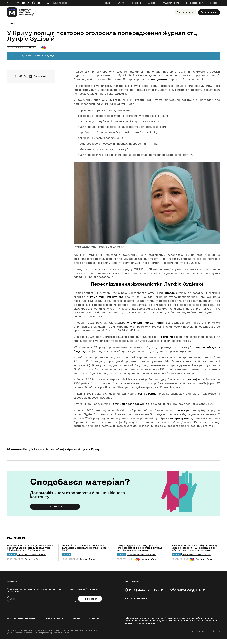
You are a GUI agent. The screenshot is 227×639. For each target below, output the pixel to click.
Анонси (152, 3)
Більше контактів (135, 598)
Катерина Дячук (44, 55)
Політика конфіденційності (22, 618)
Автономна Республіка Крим (31, 554)
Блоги (121, 3)
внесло (169, 293)
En (8, 3)
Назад (12, 23)
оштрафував (195, 379)
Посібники (136, 3)
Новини (107, 3)
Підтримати (55, 506)
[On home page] (20, 12)
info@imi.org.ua (184, 590)
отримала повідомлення (145, 322)
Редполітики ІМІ (55, 618)
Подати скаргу (209, 12)
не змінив (165, 336)
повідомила (160, 79)
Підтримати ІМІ (185, 12)
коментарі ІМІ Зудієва (107, 297)
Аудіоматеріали (171, 3)
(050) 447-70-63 (142, 590)
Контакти (94, 618)
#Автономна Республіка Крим (25, 449)
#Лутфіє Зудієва (66, 449)
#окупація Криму (88, 449)
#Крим (50, 449)
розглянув (181, 410)
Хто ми (76, 618)
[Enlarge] (215, 166)
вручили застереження (130, 404)
